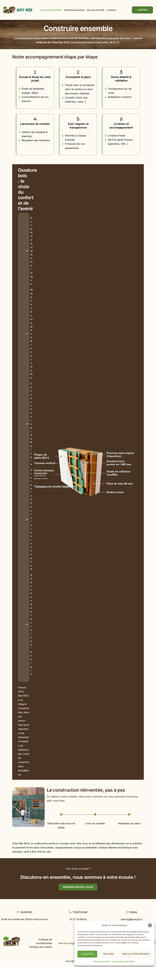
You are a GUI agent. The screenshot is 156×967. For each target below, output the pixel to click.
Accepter (87, 954)
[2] (78, 72)
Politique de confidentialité (123, 961)
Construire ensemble (51, 10)
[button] (149, 925)
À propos (111, 10)
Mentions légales (68, 943)
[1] (35, 72)
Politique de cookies (101, 961)
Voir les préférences (136, 954)
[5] (78, 119)
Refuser (108, 954)
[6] (121, 119)
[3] (121, 72)
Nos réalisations (96, 10)
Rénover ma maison (74, 10)
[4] (35, 119)
